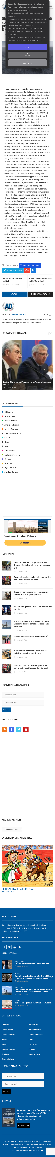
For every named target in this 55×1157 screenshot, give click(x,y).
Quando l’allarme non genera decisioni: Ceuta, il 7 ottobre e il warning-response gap (32, 565)
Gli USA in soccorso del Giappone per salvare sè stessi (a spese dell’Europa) (31, 666)
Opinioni (8, 459)
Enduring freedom (12, 455)
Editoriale (8, 412)
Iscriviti (6, 710)
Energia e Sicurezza (12, 433)
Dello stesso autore (40, 294)
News (6, 446)
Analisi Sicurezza (11, 429)
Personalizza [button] (27, 63)
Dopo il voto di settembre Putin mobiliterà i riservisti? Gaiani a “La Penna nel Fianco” (34, 977)
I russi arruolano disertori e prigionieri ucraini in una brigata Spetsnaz (31, 593)
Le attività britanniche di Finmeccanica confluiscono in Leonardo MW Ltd (27, 383)
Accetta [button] (27, 48)
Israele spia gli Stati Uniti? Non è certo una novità (33, 607)
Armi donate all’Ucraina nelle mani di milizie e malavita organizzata (30, 651)
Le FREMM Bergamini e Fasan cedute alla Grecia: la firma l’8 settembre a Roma (33, 990)
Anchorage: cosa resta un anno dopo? (31, 636)
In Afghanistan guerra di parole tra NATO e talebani (40, 279)
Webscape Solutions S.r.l (32, 1150)
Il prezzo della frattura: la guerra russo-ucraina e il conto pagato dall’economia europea (32, 623)
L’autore (14, 294)
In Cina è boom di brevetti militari (12, 279)
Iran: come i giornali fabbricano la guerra (33, 1003)
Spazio (7, 438)
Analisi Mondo (10, 420)
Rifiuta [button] (27, 56)
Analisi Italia (9, 416)
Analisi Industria (11, 425)
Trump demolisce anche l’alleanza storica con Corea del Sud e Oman (32, 578)
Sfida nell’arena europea (17, 889)
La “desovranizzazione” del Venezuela (32, 963)
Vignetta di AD (10, 468)
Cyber (7, 442)
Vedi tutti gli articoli (18, 314)
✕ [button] (46, 3)
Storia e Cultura (11, 472)
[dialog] (28, 34)
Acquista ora (23, 1125)
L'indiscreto (9, 450)
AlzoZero (8, 463)
